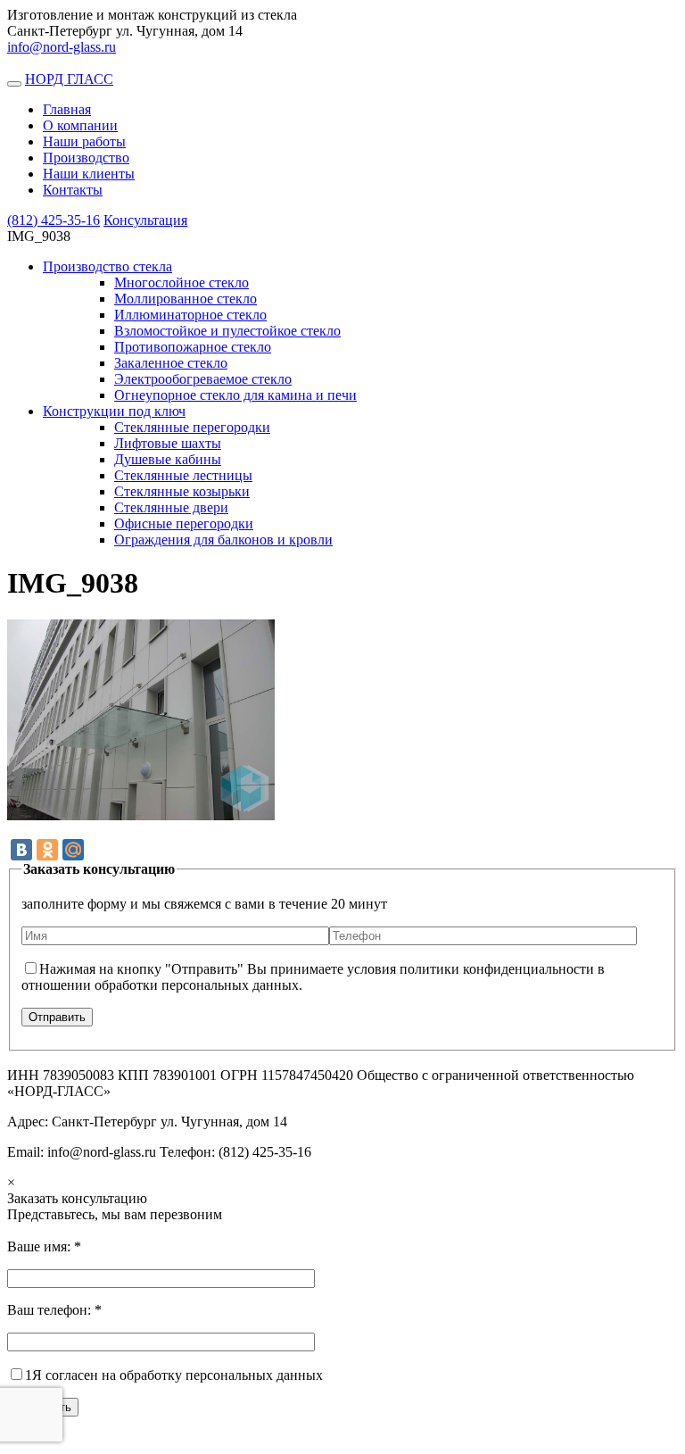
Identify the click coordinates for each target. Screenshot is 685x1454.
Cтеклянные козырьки (182, 491)
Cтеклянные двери (171, 507)
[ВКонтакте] (21, 849)
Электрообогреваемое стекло (203, 378)
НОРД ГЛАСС (69, 79)
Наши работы (84, 141)
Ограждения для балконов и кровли (223, 539)
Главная (67, 109)
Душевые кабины (167, 459)
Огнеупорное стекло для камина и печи (235, 395)
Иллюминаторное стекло (190, 314)
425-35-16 (53, 220)
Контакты (73, 189)
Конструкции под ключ (114, 411)
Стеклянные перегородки (192, 427)
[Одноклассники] (47, 849)
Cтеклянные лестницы (183, 475)
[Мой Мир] (73, 849)
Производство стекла (107, 266)
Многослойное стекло (181, 282)
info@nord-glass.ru (61, 46)
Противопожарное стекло (192, 346)
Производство (86, 157)
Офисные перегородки (183, 523)
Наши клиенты (89, 173)
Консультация (145, 220)
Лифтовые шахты (167, 443)
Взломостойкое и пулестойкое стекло (227, 330)
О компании (80, 125)
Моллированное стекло (185, 298)
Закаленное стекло (170, 362)
